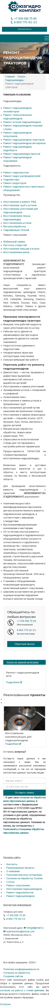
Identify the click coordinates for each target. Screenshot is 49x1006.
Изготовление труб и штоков (20, 205)
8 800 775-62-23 (25, 22)
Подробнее (13, 682)
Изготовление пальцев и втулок (21, 248)
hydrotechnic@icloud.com (20, 931)
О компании (13, 871)
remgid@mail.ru (35, 927)
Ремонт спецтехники (18, 885)
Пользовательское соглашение (24, 874)
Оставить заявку (24, 792)
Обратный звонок (24, 29)
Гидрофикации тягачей (16, 230)
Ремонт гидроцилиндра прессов (21, 153)
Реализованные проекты (20, 867)
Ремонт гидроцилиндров (20, 896)
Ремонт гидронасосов (16, 172)
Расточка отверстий (15, 245)
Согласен (5, 1004)
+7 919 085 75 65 (25, 18)
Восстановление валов (16, 252)
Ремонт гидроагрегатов (19, 892)
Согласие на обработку (16, 972)
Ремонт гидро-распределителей (21, 176)
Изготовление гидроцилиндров (24, 889)
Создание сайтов (13, 976)
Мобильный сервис (14, 241)
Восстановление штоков (17, 223)
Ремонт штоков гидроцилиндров (22, 122)
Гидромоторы (11, 179)
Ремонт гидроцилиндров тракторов (23, 139)
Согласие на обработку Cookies (24, 878)
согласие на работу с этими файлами (22, 990)
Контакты (11, 864)
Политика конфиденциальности (21, 969)
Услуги (21, 76)
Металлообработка (14, 226)
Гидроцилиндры (14, 80)
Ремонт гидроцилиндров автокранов (24, 143)
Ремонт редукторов (14, 183)
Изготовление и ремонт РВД (19, 201)
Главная (10, 76)
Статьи (10, 882)
